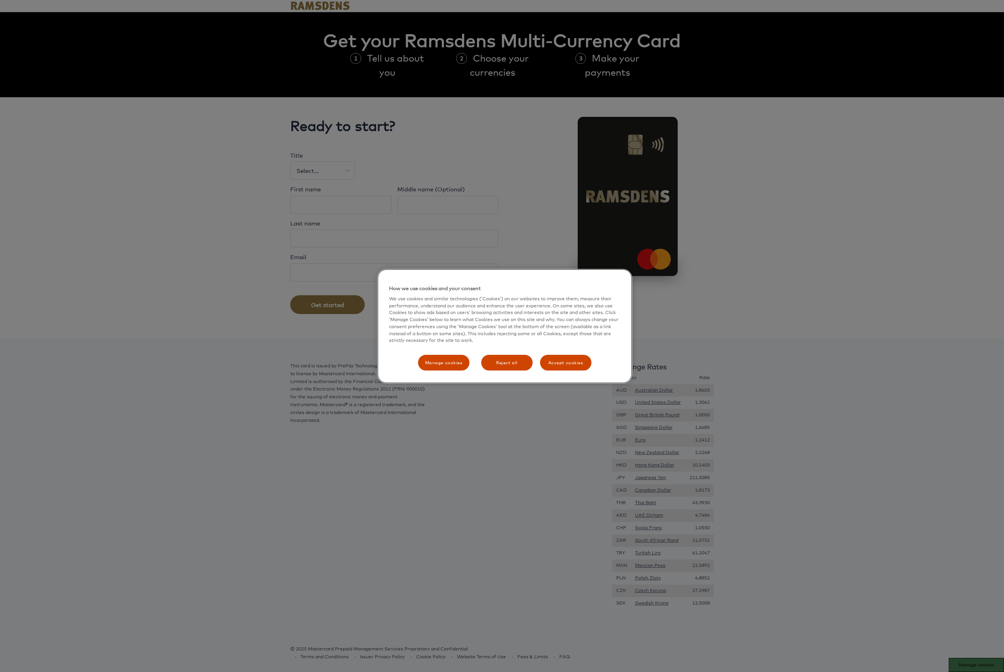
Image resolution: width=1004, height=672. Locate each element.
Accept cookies (565, 362)
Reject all (507, 362)
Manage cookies (443, 362)
